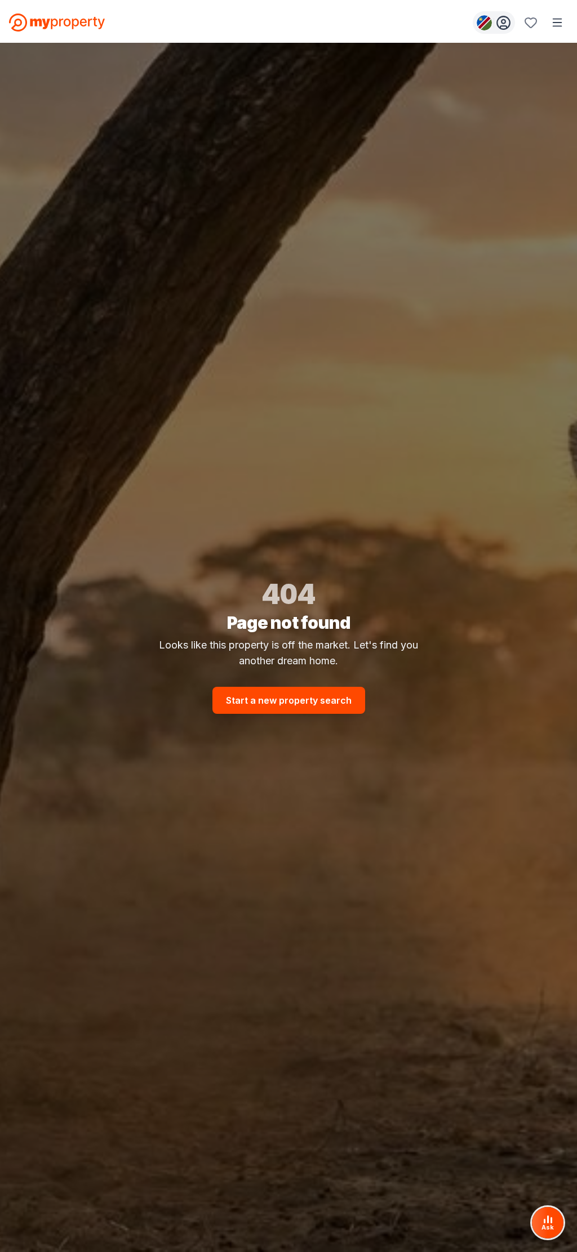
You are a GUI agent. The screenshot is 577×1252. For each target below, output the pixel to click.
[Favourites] (531, 22)
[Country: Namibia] (494, 22)
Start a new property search (289, 700)
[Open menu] (557, 22)
